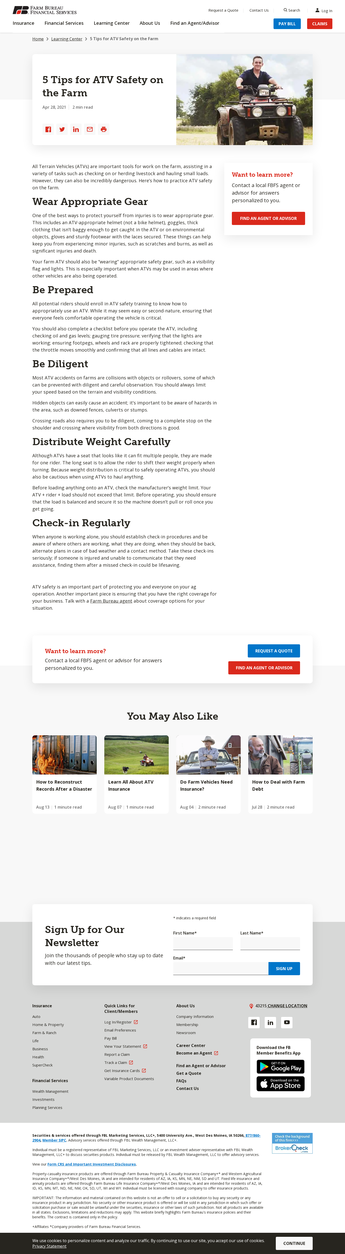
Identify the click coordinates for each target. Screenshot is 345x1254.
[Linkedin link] (270, 1022)
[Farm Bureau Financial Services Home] (45, 10)
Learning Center (66, 39)
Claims (319, 24)
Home (38, 39)
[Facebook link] (254, 1022)
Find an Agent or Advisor (268, 218)
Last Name (251, 933)
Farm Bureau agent (111, 601)
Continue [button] (294, 1243)
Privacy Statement (49, 1246)
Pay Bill (287, 24)
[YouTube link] (286, 1022)
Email (179, 958)
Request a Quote (223, 10)
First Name (185, 933)
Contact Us (259, 10)
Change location (287, 1006)
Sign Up (284, 968)
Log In (327, 10)
